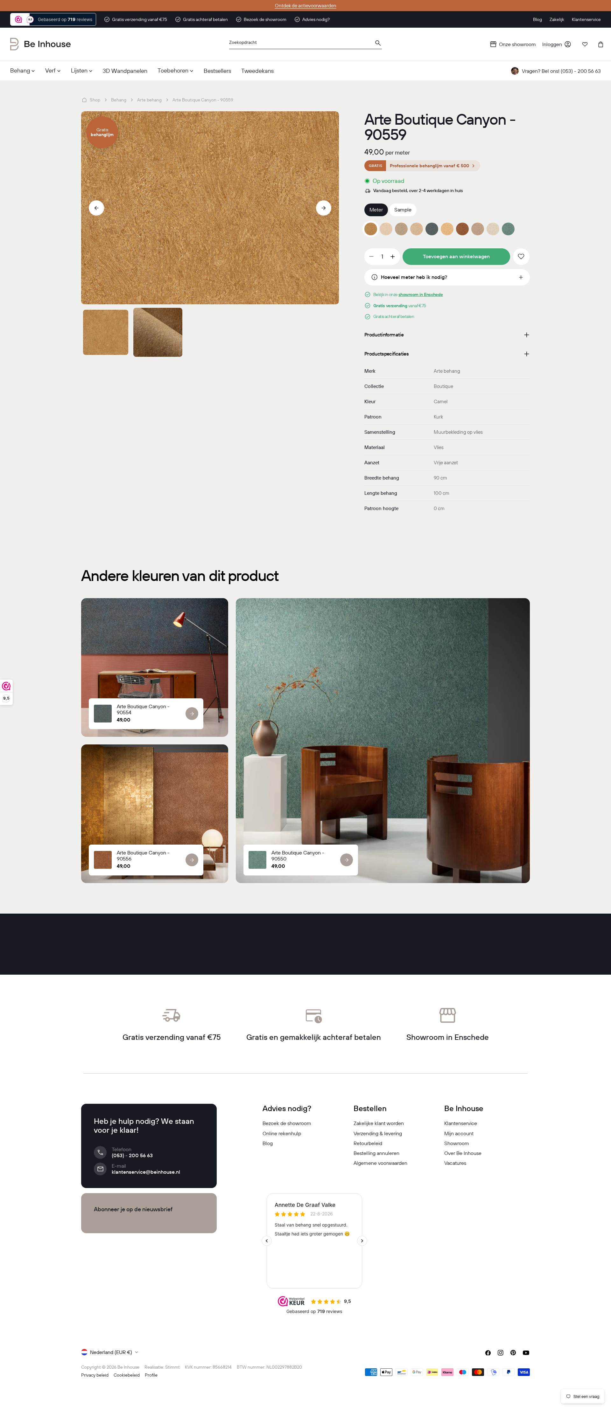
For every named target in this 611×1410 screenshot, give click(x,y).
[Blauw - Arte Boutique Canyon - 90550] (508, 229)
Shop (95, 100)
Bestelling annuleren (376, 1153)
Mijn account (459, 1133)
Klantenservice (460, 1123)
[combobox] (305, 44)
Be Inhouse (128, 1367)
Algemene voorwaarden (380, 1163)
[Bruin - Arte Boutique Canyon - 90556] (462, 229)
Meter (376, 209)
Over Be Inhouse (462, 1153)
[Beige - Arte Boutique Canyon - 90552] (401, 229)
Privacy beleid (95, 1375)
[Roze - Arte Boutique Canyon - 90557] (477, 229)
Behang (118, 100)
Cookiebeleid (127, 1375)
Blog (268, 1143)
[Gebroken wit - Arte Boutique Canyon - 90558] (493, 229)
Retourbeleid (368, 1143)
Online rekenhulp (282, 1133)
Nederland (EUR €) (111, 1352)
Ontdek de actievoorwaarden (305, 6)
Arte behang (149, 100)
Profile (151, 1375)
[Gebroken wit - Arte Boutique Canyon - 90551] (386, 229)
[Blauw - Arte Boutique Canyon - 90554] (431, 229)
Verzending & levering (378, 1133)
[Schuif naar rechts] (323, 208)
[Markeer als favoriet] (521, 256)
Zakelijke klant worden (379, 1123)
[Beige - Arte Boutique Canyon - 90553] (416, 229)
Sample (402, 209)
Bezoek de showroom (287, 1123)
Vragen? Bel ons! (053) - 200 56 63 (561, 70)
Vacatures (455, 1163)
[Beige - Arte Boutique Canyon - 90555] (447, 229)
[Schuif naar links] (96, 208)
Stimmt (172, 1367)
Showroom (456, 1143)
